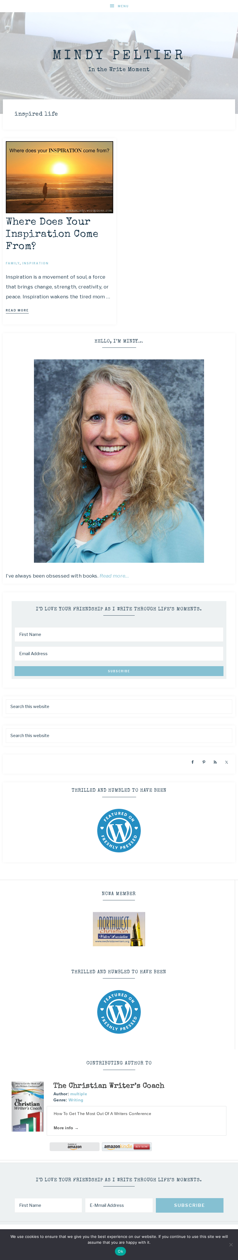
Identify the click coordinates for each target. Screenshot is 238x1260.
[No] (231, 1245)
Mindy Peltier (119, 56)
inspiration (35, 263)
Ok (120, 1251)
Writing (75, 1100)
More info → (66, 1127)
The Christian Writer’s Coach (108, 1086)
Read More (17, 310)
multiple (78, 1093)
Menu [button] (123, 6)
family (13, 263)
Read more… (114, 576)
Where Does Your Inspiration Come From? (52, 234)
